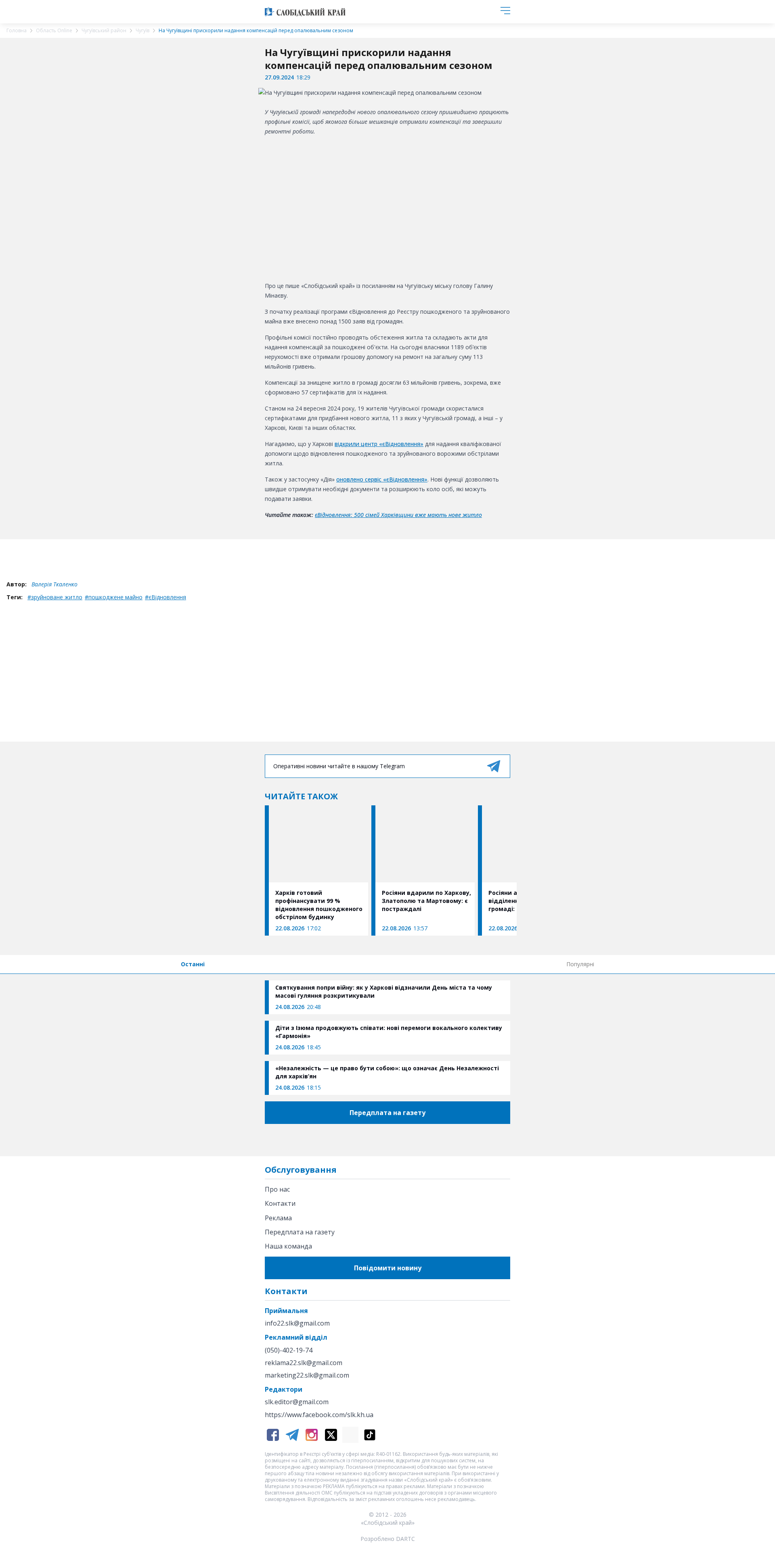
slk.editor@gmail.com (297, 1402)
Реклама (278, 1217)
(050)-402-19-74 (288, 1350)
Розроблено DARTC (387, 1539)
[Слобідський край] (305, 12)
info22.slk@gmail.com (297, 1323)
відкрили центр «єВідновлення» (379, 444)
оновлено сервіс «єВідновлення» (381, 479)
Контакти (280, 1203)
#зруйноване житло (54, 597)
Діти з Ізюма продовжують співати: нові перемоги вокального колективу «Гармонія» (388, 1032)
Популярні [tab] (580, 964)
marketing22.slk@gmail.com (307, 1375)
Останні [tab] (193, 964)
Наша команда (288, 1246)
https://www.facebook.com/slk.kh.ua (319, 1415)
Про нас (277, 1189)
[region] (387, 207)
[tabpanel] (387, 1037)
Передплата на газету (300, 1232)
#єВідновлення (165, 597)
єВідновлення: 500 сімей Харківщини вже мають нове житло (398, 515)
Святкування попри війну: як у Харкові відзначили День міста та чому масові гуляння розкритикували (383, 991)
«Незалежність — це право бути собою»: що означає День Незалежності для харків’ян (387, 1072)
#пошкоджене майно (113, 597)
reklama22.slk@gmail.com (303, 1363)
